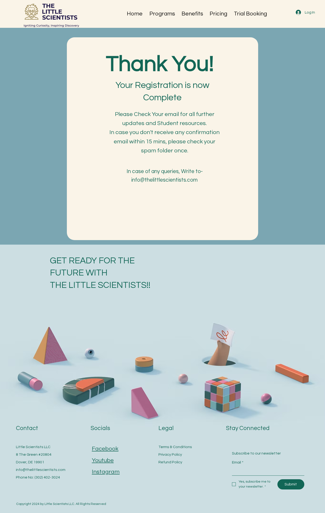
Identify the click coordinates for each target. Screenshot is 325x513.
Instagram (106, 472)
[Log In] (298, 12)
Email (237, 462)
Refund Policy (170, 462)
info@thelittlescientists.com (40, 470)
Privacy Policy (170, 454)
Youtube (103, 460)
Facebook (105, 449)
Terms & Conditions (175, 447)
